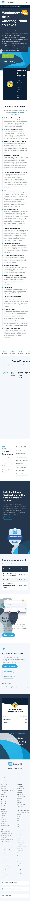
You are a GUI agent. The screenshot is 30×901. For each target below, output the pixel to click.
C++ (18, 822)
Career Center (4, 875)
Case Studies (4, 857)
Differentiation (20, 836)
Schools (18, 777)
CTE (18, 781)
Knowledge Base (5, 869)
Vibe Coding (19, 850)
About (18, 858)
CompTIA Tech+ (7, 580)
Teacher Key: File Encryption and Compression (21, 470)
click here (22, 110)
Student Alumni (4, 877)
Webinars (3, 871)
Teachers (19, 779)
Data (2, 817)
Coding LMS (4, 777)
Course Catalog (13, 6)
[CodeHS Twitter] (18, 768)
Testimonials (4, 861)
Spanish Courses (21, 796)
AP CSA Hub (20, 806)
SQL (18, 824)
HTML (18, 820)
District (18, 775)
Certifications (4, 788)
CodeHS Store (8, 895)
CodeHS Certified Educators (10, 882)
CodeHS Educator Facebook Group (12, 889)
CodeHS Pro (4, 781)
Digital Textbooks (21, 804)
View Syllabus (8, 56)
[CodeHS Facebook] (9, 768)
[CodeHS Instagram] (11, 768)
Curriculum (6, 6)
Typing (2, 794)
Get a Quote (4, 806)
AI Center (19, 866)
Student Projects (5, 873)
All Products (4, 775)
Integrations (4, 821)
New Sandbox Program (23, 812)
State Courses (20, 794)
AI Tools (3, 823)
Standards (19, 798)
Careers (18, 862)
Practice (18, 800)
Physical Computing (21, 846)
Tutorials (19, 802)
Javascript (19, 814)
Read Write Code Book (6, 867)
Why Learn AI (4, 851)
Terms (18, 868)
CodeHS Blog (4, 865)
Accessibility (19, 874)
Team (18, 860)
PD (2, 829)
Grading (3, 815)
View (25, 575)
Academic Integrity (5, 825)
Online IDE (3, 779)
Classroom (3, 813)
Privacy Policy (20, 870)
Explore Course (8, 61)
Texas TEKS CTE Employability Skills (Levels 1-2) (9, 585)
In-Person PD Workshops (6, 833)
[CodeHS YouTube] (16, 768)
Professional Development (7, 790)
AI (17, 832)
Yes (17, 852)
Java (18, 818)
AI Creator (3, 792)
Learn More (8, 635)
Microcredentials (5, 841)
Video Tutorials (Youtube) (9, 687)
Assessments (20, 840)
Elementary (19, 792)
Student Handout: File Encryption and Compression (22, 460)
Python (18, 816)
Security (19, 872)
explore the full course (17, 112)
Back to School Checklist (7, 855)
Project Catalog (20, 788)
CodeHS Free (4, 783)
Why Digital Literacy (5, 853)
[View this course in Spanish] (24, 12)
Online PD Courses (5, 831)
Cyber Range (4, 796)
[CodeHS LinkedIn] (13, 768)
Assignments (4, 811)
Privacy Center (20, 864)
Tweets (2, 863)
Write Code (3, 819)
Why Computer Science (6, 847)
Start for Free (4, 804)
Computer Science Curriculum (5, 785)
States (2, 859)
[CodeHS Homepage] (8, 2)
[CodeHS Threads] (21, 768)
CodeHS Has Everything (22, 830)
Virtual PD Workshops (6, 835)
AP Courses (19, 790)
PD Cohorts (3, 837)
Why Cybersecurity (5, 849)
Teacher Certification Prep (7, 839)
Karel (18, 826)
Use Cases (19, 773)
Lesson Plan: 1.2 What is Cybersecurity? (21, 450)
